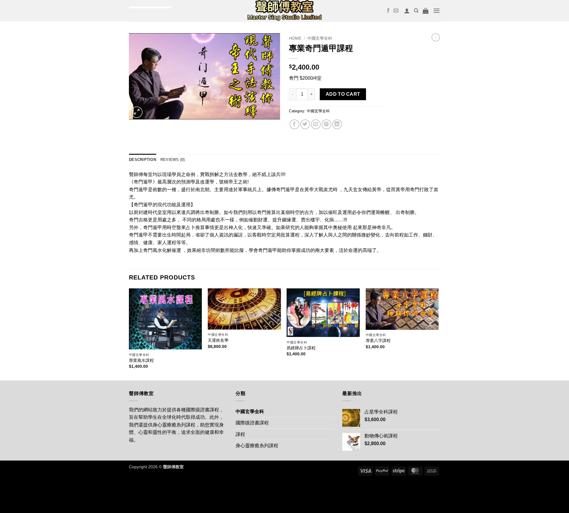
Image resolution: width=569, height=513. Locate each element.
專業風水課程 (141, 360)
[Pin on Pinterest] (326, 124)
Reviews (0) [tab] (172, 159)
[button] (407, 10)
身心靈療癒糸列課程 (257, 445)
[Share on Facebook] (294, 124)
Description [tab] (142, 159)
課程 (240, 434)
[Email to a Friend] (316, 124)
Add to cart (343, 94)
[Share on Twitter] (305, 124)
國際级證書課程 (252, 422)
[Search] (416, 10)
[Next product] (435, 37)
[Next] (438, 334)
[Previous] (129, 334)
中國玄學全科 (319, 38)
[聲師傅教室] (284, 10)
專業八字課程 (378, 340)
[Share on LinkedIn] (337, 124)
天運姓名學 (218, 340)
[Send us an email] (396, 10)
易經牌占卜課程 (301, 348)
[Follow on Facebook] (388, 10)
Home (295, 38)
